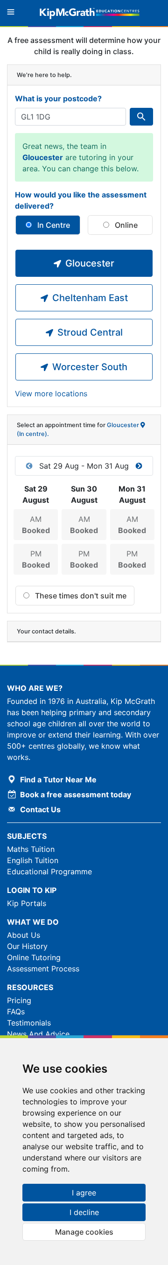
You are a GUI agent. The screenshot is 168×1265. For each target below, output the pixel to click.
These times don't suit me (79, 595)
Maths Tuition (31, 849)
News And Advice (38, 1034)
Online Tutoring (34, 957)
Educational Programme (49, 871)
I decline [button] (84, 1212)
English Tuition (32, 860)
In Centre (52, 225)
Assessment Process (43, 968)
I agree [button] (84, 1192)
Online (125, 225)
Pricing (19, 1000)
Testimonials (29, 1022)
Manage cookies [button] (84, 1232)
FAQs (16, 1011)
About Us (23, 935)
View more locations (51, 393)
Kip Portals (26, 903)
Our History (27, 946)
